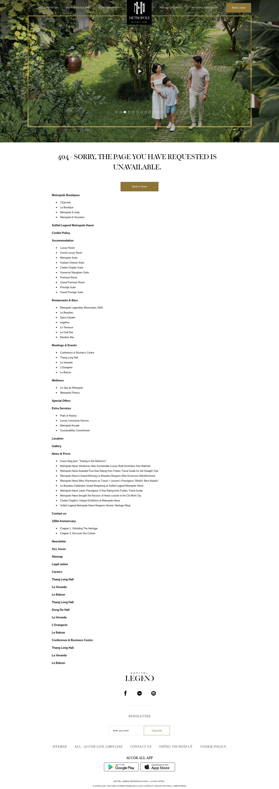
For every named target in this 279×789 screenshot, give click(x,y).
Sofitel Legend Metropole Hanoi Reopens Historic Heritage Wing (95, 505)
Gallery (56, 446)
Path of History (68, 415)
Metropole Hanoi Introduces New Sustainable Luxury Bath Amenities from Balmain (105, 466)
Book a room (238, 7)
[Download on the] (158, 766)
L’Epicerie (65, 202)
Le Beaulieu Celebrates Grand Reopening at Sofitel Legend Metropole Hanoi (101, 485)
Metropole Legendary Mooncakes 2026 (81, 307)
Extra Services (61, 408)
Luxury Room (67, 248)
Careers (57, 571)
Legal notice (60, 564)
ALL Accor (59, 549)
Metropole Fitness (70, 392)
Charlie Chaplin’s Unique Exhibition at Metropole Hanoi (90, 500)
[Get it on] (121, 766)
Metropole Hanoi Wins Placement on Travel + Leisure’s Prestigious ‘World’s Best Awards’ (109, 481)
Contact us (59, 513)
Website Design (179, 786)
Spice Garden (67, 317)
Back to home (139, 186)
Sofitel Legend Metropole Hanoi (73, 225)
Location (57, 438)
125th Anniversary (109, 7)
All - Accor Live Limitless (99, 746)
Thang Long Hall (69, 357)
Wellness (58, 380)
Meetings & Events (171, 7)
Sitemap (57, 556)
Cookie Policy (61, 232)
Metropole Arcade (69, 425)
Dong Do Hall (60, 609)
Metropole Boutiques (205, 7)
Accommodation (48, 7)
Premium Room (68, 277)
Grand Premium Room (72, 282)
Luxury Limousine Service (74, 420)
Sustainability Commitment (75, 430)
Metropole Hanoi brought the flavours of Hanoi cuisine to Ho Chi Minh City (100, 495)
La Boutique (66, 207)
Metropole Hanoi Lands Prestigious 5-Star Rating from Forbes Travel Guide (101, 490)
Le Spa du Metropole (71, 388)
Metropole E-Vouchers (72, 217)
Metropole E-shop (70, 212)
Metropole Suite (68, 257)
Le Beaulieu (66, 312)
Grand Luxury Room (71, 253)
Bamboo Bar (67, 337)
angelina (64, 322)
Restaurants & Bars (78, 7)
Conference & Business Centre (77, 352)
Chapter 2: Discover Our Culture (77, 533)
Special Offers (61, 400)
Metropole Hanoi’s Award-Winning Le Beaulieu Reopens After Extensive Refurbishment (107, 476)
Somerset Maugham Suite (74, 272)
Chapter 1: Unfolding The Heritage (78, 528)
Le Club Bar (66, 332)
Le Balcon (65, 372)
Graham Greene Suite (72, 262)
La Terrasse (66, 327)
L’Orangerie (66, 367)
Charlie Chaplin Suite (71, 267)
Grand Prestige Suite (71, 292)
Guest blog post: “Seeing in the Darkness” (83, 461)
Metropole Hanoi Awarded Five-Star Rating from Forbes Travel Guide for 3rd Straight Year (109, 471)
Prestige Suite (68, 287)
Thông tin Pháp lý (176, 746)
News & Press (61, 453)
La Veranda (66, 362)
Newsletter (59, 541)
